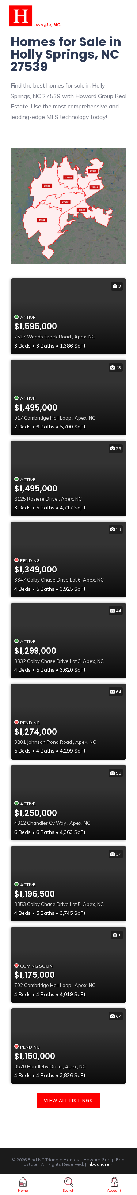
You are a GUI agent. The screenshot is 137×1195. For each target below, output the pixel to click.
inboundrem (100, 1164)
